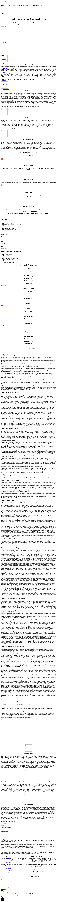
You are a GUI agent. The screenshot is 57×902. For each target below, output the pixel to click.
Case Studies (8, 872)
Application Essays (10, 870)
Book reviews (9, 875)
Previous (2, 839)
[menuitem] (4, 13)
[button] (28, 890)
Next (5, 839)
